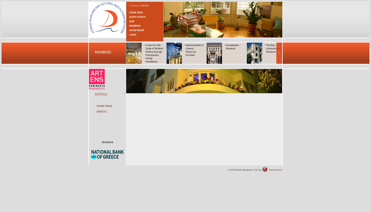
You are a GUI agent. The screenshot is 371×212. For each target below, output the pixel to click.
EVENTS (101, 111)
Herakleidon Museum (232, 47)
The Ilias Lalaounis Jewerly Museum (275, 48)
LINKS (132, 34)
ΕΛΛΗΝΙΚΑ (133, 5)
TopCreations (275, 169)
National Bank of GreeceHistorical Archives (194, 50)
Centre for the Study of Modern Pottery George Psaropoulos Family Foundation (154, 53)
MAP (131, 21)
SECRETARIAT (136, 30)
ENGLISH (145, 5)
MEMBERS (135, 25)
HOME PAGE (136, 12)
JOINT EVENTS (137, 17)
